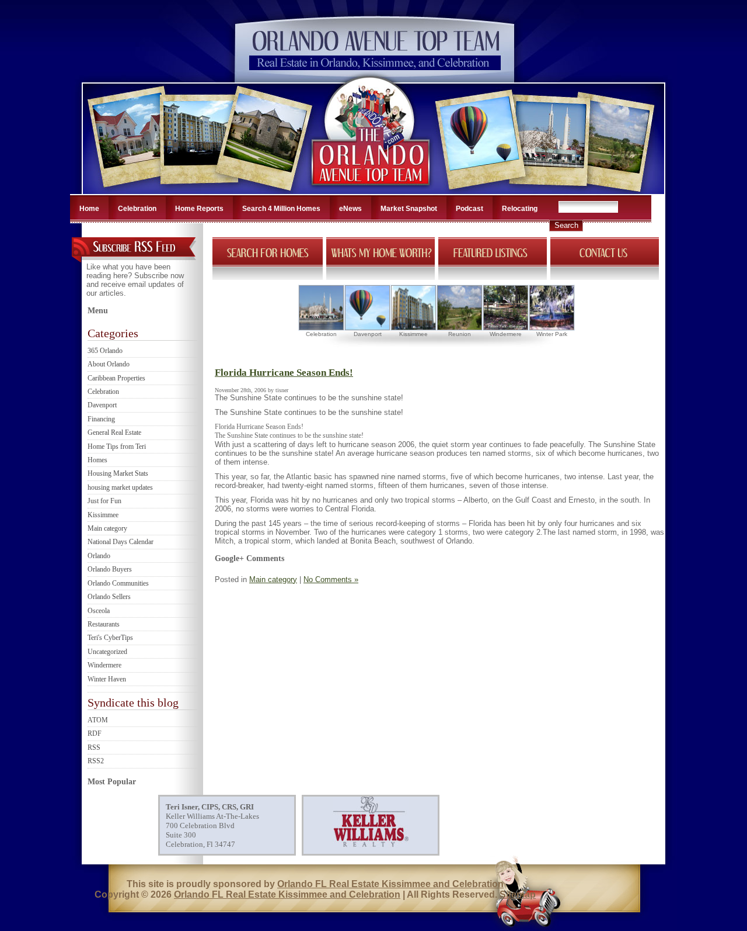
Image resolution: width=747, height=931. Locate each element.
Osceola (99, 611)
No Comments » (330, 579)
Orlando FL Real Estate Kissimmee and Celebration (390, 884)
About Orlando (109, 364)
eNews (350, 209)
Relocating (519, 209)
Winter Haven (107, 679)
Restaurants (104, 624)
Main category (107, 528)
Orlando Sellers (109, 597)
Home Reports (199, 209)
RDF (95, 733)
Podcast (469, 209)
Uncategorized (107, 652)
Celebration (137, 209)
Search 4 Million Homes (281, 209)
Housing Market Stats (118, 473)
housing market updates (120, 487)
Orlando (99, 556)
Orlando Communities (118, 583)
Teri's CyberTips (110, 638)
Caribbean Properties (116, 378)
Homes (97, 460)
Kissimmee (103, 515)
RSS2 (96, 761)
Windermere (104, 665)
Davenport (102, 405)
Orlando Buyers (110, 569)
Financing (101, 419)
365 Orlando (105, 351)
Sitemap (518, 894)
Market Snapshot (409, 209)
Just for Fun (104, 501)
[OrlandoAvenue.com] (372, 190)
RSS (94, 747)
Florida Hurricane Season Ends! (284, 372)
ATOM (98, 720)
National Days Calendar (120, 542)
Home (89, 209)
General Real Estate (114, 432)
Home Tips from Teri (117, 446)
